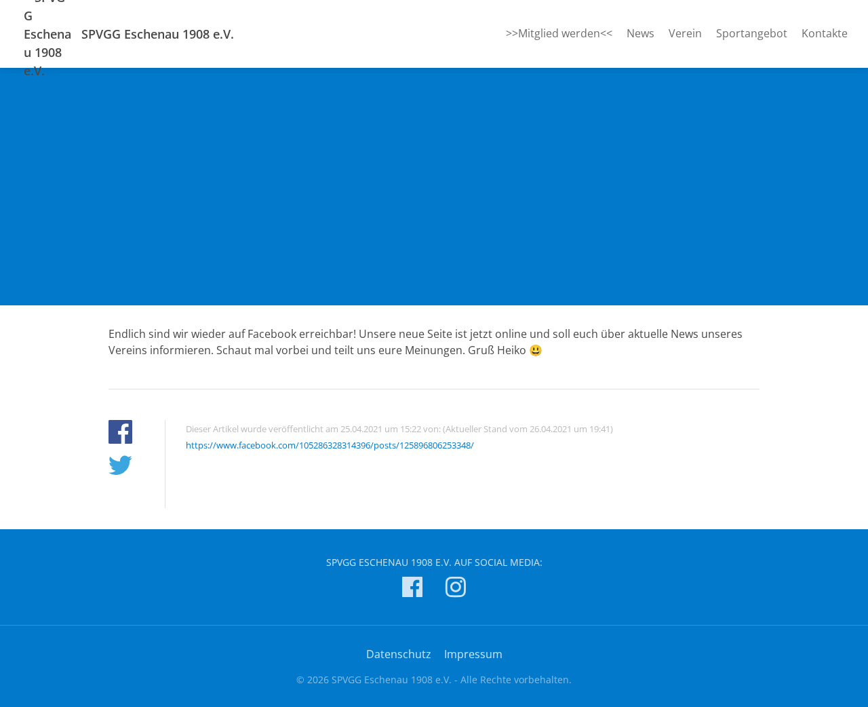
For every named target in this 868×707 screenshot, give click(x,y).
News (640, 33)
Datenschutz (398, 654)
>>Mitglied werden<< (559, 33)
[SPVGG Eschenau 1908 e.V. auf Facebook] (412, 589)
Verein (685, 33)
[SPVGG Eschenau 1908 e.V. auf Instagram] (456, 589)
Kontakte (825, 33)
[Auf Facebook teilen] (120, 434)
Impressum (473, 654)
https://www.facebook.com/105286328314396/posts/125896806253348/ (330, 445)
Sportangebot (751, 33)
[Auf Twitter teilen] (120, 467)
